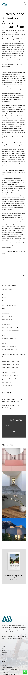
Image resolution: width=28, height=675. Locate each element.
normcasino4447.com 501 (10, 338)
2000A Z (5, 303)
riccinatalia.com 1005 (9, 349)
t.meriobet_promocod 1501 (11, 375)
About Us (4, 648)
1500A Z (4, 297)
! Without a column (8, 289)
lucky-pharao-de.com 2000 (11, 330)
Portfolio (4, 652)
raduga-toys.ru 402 (9, 346)
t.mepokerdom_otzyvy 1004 (11, 367)
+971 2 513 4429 (6, 672)
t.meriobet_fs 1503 (8, 372)
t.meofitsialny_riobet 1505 (11, 359)
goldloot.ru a (7, 316)
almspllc (7, 32)
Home (3, 646)
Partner (5, 341)
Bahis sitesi (6, 313)
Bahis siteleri (7, 311)
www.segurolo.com (7, 80)
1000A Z (4, 294)
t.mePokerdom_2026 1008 (10, 361)
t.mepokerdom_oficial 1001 (11, 364)
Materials (5, 333)
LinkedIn (4, 661)
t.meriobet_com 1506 (9, 370)
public (4, 343)
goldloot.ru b (7, 319)
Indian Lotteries (7, 322)
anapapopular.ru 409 (9, 305)
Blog (3, 654)
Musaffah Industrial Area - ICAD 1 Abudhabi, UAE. (10, 668)
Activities (4, 650)
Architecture (7, 308)
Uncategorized (19, 30)
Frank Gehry (6, 408)
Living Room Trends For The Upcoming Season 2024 (12, 400)
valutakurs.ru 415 (8, 385)
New (3, 335)
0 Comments (15, 32)
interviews (6, 324)
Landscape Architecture (10, 327)
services (5, 352)
